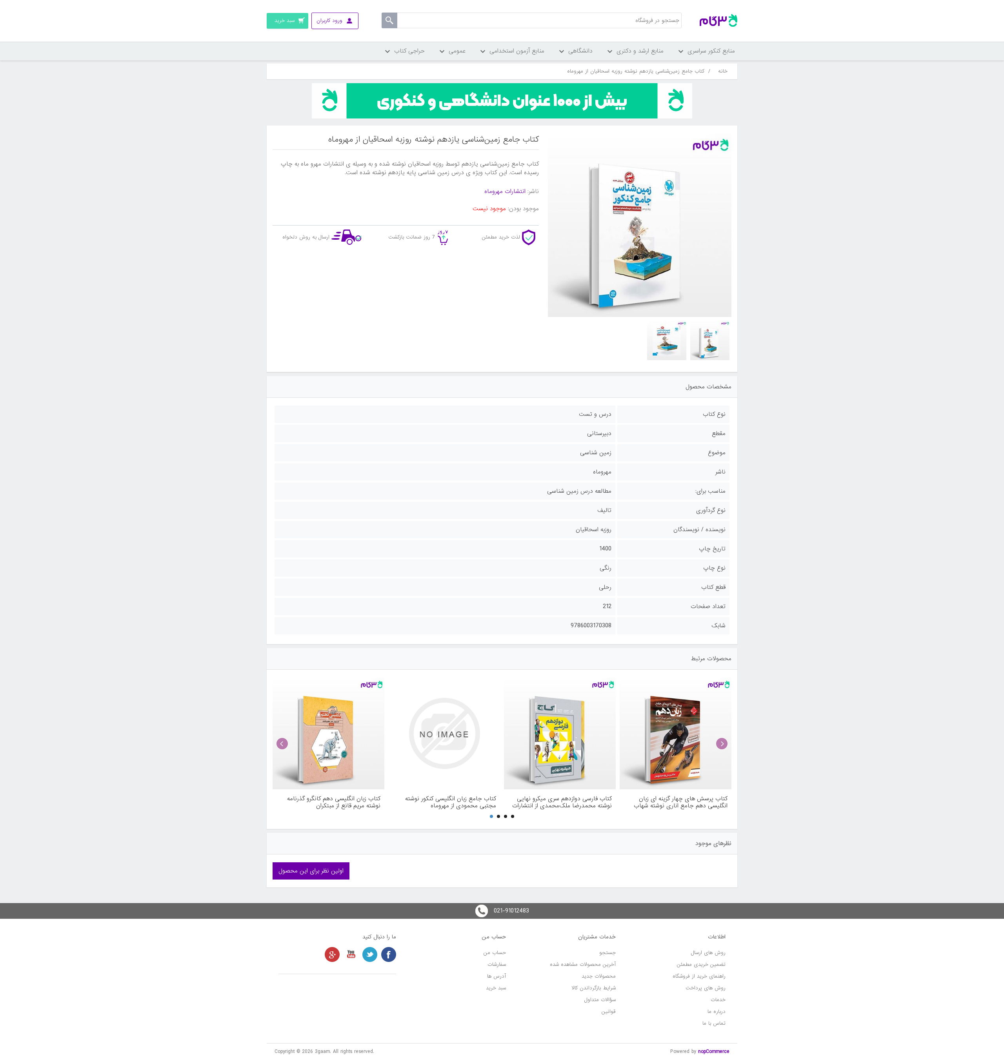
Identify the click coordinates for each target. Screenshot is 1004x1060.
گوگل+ (332, 954)
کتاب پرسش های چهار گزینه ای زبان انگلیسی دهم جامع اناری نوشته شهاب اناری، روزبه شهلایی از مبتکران (681, 802)
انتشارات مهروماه (505, 191)
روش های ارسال (708, 952)
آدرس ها (496, 976)
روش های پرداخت (706, 988)
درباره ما (717, 1011)
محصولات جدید (599, 976)
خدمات (718, 1000)
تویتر (369, 954)
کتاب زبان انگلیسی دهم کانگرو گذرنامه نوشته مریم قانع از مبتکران (333, 802)
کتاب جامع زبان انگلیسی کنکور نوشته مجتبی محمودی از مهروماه (450, 802)
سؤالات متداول (600, 1000)
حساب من (495, 952)
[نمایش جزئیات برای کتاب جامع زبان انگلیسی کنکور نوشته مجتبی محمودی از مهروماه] (444, 733)
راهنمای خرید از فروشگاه (699, 976)
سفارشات (496, 964)
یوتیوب (351, 954)
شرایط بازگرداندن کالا (594, 988)
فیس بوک (388, 954)
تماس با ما (714, 1023)
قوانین (609, 1011)
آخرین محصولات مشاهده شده (583, 964)
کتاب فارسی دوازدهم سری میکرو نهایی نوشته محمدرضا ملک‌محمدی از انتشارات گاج (562, 802)
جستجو (607, 952)
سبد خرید (496, 988)
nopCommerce (713, 1051)
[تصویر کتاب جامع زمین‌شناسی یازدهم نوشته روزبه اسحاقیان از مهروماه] (709, 340)
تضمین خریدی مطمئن (701, 964)
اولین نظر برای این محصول (311, 871)
